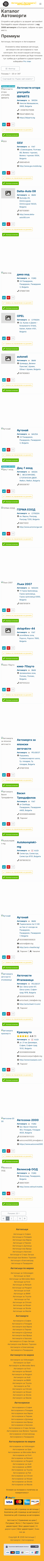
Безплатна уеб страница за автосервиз (22, 1515)
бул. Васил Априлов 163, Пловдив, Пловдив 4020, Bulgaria (30, 1130)
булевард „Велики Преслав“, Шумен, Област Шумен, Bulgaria (30, 366)
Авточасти (12, 1520)
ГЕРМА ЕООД (26, 509)
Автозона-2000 (28, 1120)
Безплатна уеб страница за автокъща (21, 1509)
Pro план (27, 61)
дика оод (23, 274)
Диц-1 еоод (25, 468)
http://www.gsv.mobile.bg (30, 166)
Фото (18, 1523)
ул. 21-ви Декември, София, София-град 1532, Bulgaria (28, 1045)
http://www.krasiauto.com (31, 1060)
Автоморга (22, 100)
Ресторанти (28, 1523)
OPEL (20, 316)
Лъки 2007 (24, 584)
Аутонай (22, 430)
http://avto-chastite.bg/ (30, 947)
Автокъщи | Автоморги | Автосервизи (23, 3)
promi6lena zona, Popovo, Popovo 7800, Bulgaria (29, 638)
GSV (20, 142)
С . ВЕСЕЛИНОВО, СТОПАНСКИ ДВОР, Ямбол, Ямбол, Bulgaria (30, 478)
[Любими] (13, 124)
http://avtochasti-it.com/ (30, 1004)
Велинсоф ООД (27, 1169)
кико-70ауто (25, 666)
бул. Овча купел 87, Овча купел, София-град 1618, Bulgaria (28, 990)
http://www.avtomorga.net (31, 527)
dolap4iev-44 (26, 628)
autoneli (22, 356)
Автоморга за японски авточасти (26, 744)
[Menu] (40, 4)
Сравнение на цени (27, 1520)
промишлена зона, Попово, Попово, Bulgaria (28, 676)
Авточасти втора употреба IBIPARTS (28, 92)
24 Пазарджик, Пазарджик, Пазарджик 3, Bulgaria (30, 284)
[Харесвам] (4, 124)
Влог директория (26, 1526)
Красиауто (24, 1032)
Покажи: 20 (13, 1213)
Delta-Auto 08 (26, 191)
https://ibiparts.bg (27, 118)
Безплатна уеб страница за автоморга (21, 1512)
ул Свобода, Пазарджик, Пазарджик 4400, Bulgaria (30, 807)
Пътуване (10, 1523)
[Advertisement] (22, 254)
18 (20, 1218)
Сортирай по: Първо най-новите (17, 79)
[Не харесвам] (8, 124)
